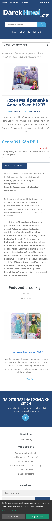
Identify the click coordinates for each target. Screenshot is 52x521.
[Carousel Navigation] (26, 293)
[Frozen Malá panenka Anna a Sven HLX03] (26, 91)
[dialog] (26, 510)
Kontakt (24, 2)
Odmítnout (13, 516)
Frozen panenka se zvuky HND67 (26, 351)
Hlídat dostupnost (14, 165)
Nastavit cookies (9, 510)
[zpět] (24, 293)
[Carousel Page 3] (27, 298)
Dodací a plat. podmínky (26, 453)
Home (5, 53)
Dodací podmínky (10, 2)
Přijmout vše (37, 516)
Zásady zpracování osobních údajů (26, 465)
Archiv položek (26, 469)
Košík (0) (46, 2)
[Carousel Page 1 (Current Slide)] (22, 298)
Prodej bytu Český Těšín (26, 478)
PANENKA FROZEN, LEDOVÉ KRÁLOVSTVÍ (20, 56)
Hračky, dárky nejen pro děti (26, 53)
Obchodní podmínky (26, 461)
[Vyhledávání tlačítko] (41, 24)
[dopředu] (28, 293)
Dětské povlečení (26, 473)
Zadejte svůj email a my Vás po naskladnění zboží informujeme (26, 153)
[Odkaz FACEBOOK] (25, 417)
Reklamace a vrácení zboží (26, 457)
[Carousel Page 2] (24, 298)
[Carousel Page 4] (30, 298)
